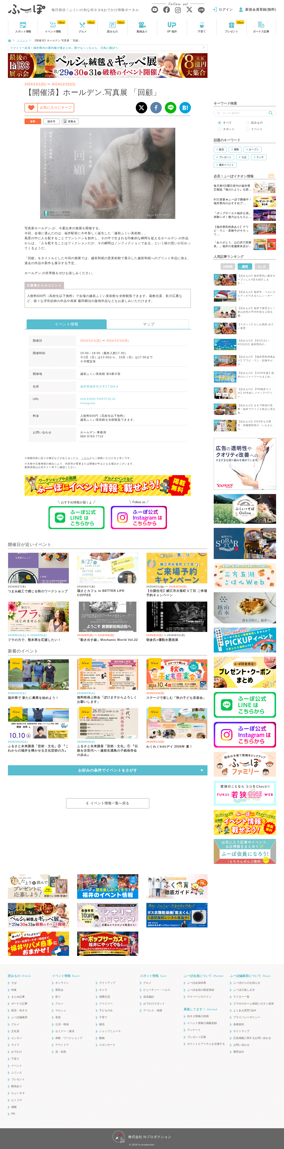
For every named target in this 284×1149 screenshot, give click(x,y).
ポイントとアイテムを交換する (206, 1043)
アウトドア (62, 1044)
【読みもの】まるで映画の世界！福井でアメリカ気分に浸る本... (256, 409)
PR (13, 1113)
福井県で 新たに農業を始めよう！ (33, 697)
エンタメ (16, 1038)
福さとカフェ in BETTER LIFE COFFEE (101, 593)
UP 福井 (172, 31)
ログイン (226, 9)
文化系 (15, 1031)
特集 (14, 989)
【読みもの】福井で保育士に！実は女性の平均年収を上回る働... (256, 312)
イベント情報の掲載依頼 (202, 1023)
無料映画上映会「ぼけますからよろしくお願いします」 (107, 699)
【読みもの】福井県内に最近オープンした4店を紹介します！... (256, 279)
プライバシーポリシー (246, 1017)
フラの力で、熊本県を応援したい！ (34, 639)
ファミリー (106, 1003)
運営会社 (238, 1051)
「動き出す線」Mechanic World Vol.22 (107, 639)
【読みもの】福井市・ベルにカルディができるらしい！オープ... (256, 296)
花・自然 (60, 1051)
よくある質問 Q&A (244, 1010)
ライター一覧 (241, 996)
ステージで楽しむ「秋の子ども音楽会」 (176, 697)
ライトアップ (107, 982)
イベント (53, 31)
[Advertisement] (245, 71)
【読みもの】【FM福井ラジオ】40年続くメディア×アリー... (255, 393)
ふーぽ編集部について (250, 975)
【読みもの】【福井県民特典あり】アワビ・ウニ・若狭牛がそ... (256, 360)
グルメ (83, 31)
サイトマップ (241, 1031)
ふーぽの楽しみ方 (244, 989)
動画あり (142, 31)
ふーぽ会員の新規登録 (200, 989)
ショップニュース (110, 1031)
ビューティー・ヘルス (156, 989)
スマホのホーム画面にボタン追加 (253, 1003)
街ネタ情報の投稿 (198, 1016)
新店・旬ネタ (19, 1010)
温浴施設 (148, 996)
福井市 (51, 121)
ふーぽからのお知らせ (246, 982)
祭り (58, 996)
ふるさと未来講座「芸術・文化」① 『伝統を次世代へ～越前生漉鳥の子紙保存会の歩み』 (107, 750)
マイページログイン (199, 996)
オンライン (62, 982)
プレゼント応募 (196, 1037)
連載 (14, 1107)
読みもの (112, 31)
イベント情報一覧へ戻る (109, 803)
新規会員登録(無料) (260, 9)
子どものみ (106, 1010)
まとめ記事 (18, 996)
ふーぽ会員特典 (196, 982)
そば (14, 982)
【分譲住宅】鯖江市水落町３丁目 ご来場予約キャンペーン (176, 593)
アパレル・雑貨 (152, 1010)
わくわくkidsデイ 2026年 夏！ (169, 746)
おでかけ (16, 1051)
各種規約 (238, 1024)
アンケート (194, 1029)
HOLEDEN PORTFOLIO (98, 399)
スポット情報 (153, 975)
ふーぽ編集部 (19, 1017)
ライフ (15, 1044)
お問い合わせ (241, 1044)
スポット (23, 31)
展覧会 (72, 121)
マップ (149, 324)
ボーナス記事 (261, 31)
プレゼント (231, 31)
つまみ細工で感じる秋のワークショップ (38, 591)
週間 (245, 266)
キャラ (103, 989)
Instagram (87, 403)
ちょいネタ (18, 1093)
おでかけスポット (154, 1003)
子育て (202, 31)
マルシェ (60, 1010)
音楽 (58, 1017)
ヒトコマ (16, 1100)
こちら (85, 458)
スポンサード (107, 1044)
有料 (33, 121)
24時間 (228, 266)
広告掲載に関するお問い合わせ (252, 1038)
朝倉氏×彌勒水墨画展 (162, 639)
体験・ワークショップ (68, 1038)
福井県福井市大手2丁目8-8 (99, 386)
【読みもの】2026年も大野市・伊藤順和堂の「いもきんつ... (255, 425)
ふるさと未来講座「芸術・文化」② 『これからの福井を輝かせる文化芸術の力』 (38, 748)
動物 (102, 1038)
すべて (227, 122)
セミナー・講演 (64, 1031)
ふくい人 (16, 1072)
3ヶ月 (262, 266)
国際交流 (104, 996)
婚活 (102, 1024)
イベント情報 (66, 324)
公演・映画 (62, 1024)
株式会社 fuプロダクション (149, 1137)
